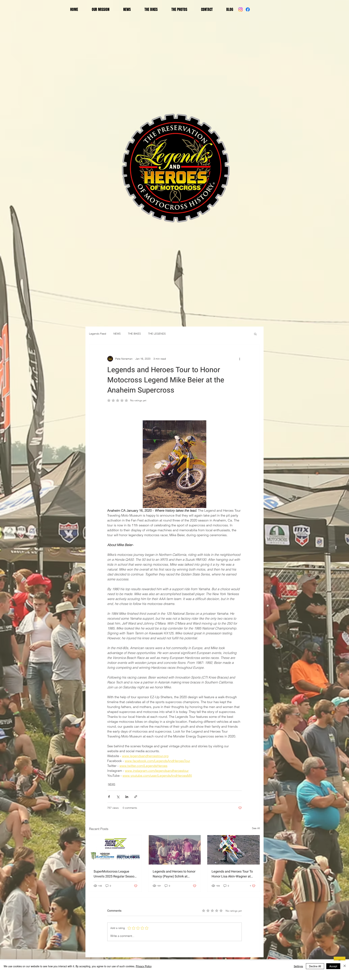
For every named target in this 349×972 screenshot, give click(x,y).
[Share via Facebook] (109, 796)
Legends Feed (97, 333)
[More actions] (239, 359)
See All (256, 828)
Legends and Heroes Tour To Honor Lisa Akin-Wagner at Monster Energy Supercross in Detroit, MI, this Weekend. (233, 874)
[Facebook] (247, 9)
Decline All (315, 966)
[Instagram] (240, 9)
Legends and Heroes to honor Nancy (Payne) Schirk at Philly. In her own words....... (174, 874)
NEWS (117, 333)
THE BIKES (134, 333)
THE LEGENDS (157, 333)
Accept (333, 966)
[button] (255, 333)
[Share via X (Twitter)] (118, 796)
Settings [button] (298, 966)
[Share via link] (135, 796)
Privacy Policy (144, 966)
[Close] (344, 966)
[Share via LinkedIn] (127, 796)
